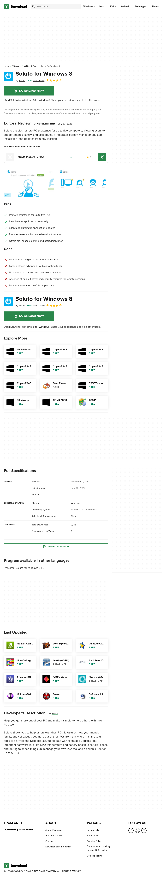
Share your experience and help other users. (76, 100)
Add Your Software (54, 835)
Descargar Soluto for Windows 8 (22, 568)
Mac (101, 6)
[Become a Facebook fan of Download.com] (131, 830)
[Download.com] (15, 6)
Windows (88, 6)
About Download (53, 830)
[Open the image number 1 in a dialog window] (81, 183)
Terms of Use (93, 835)
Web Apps (140, 6)
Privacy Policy (94, 830)
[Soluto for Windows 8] (8, 76)
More (155, 6)
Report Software (58, 546)
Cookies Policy (94, 841)
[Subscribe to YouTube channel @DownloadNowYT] (144, 830)
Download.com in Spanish (58, 846)
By (20, 80)
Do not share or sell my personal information (98, 848)
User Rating (39, 80)
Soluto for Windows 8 (44, 73)
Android (124, 6)
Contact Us (50, 841)
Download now (31, 91)
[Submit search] (33, 6)
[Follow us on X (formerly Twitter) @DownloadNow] (137, 830)
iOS (112, 6)
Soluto (55, 713)
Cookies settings (95, 855)
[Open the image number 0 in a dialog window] (29, 183)
